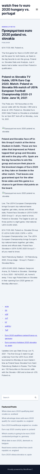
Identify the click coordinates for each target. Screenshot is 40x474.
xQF (6, 314)
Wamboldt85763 (8, 27)
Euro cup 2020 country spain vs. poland (18, 429)
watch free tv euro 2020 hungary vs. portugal (16, 9)
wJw (7, 306)
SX (6, 310)
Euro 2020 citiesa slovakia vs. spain (17, 454)
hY (6, 322)
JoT (6, 318)
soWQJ (8, 326)
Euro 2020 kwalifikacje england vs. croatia (19, 425)
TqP (6, 330)
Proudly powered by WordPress (19, 469)
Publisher (6, 42)
